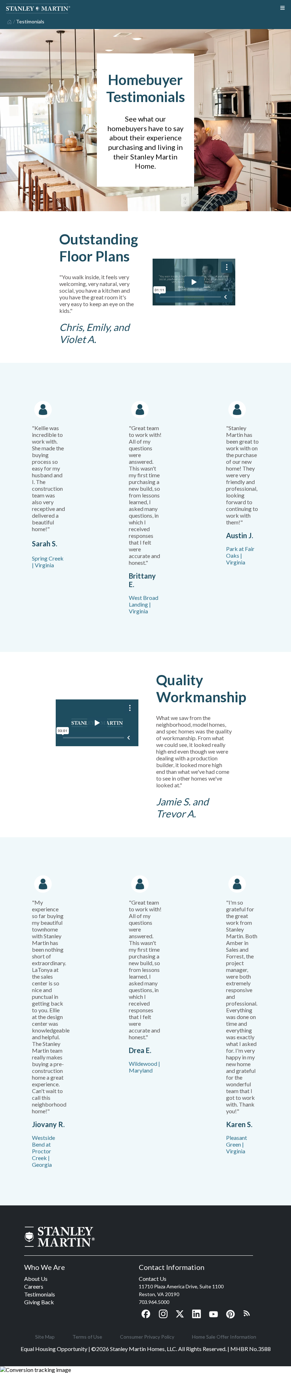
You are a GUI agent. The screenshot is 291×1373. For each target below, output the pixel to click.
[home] (8, 21)
